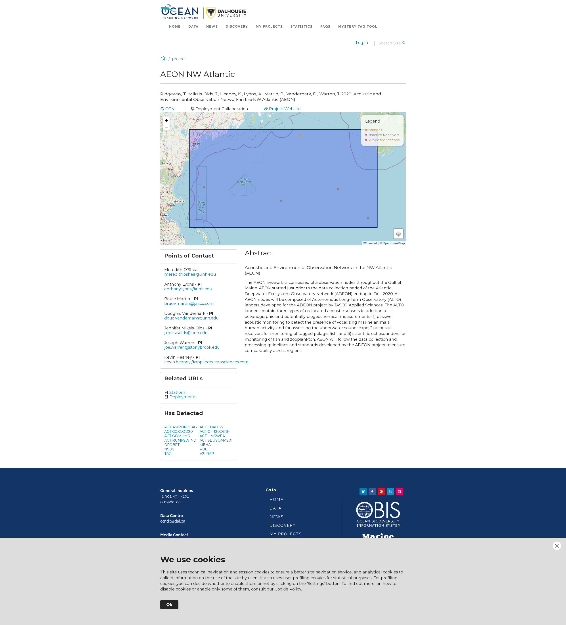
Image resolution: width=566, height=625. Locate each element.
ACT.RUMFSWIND (180, 440)
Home (175, 27)
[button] (166, 120)
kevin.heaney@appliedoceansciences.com (206, 362)
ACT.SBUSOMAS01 (216, 440)
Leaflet (372, 243)
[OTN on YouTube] (382, 491)
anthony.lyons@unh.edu (188, 289)
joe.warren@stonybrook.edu (192, 347)
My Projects (269, 27)
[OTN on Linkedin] (391, 491)
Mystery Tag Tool (357, 27)
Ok (169, 604)
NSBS (169, 449)
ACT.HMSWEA (212, 436)
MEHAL (206, 445)
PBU (204, 449)
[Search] (404, 43)
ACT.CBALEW (212, 427)
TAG (168, 454)
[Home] (283, 11)
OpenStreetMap (394, 243)
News (212, 27)
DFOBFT (172, 445)
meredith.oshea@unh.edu (190, 274)
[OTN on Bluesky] (363, 491)
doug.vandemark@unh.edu (191, 318)
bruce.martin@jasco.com (189, 303)
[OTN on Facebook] (373, 491)
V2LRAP (207, 454)
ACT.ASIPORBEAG (180, 427)
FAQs (325, 27)
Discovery (237, 27)
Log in (362, 42)
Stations (176, 392)
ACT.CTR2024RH (215, 431)
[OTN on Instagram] (400, 491)
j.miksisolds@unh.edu (186, 332)
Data (193, 27)
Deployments (182, 396)
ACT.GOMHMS (177, 436)
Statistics (302, 27)
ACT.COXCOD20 (178, 431)
